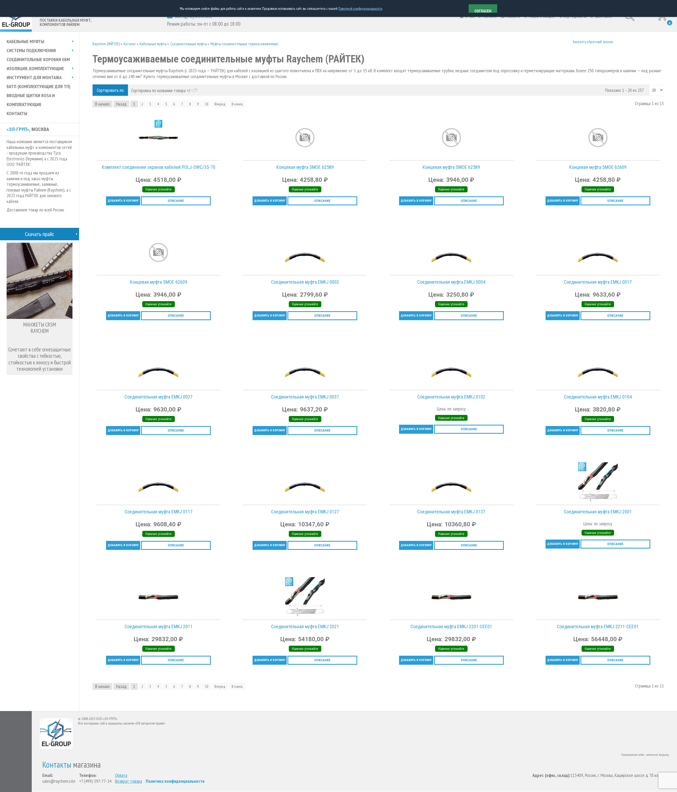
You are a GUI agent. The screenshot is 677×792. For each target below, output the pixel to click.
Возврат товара (128, 781)
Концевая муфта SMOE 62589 (305, 167)
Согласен (482, 11)
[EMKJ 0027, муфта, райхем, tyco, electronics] (101, 375)
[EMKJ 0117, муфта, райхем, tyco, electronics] (101, 490)
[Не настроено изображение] (248, 145)
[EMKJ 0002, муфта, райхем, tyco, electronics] (248, 260)
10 (206, 104)
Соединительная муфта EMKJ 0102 (451, 397)
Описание (176, 201)
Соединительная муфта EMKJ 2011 (159, 626)
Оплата (121, 775)
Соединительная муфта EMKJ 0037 (305, 397)
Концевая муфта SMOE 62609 (597, 167)
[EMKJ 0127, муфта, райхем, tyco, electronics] (248, 490)
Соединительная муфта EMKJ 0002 (305, 282)
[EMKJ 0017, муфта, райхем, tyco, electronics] (541, 260)
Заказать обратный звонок (592, 41)
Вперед (219, 104)
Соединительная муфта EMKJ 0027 (159, 397)
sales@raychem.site (58, 781)
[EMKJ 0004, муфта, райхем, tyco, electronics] (394, 260)
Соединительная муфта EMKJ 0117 (159, 511)
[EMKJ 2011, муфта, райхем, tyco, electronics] (101, 605)
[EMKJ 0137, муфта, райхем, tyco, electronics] (394, 490)
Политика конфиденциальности (175, 781)
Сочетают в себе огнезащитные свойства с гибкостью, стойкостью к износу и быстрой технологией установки (39, 359)
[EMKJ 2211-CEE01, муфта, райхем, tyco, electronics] (541, 605)
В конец (237, 104)
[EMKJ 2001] (541, 490)
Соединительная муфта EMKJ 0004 (451, 282)
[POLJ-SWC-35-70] (101, 145)
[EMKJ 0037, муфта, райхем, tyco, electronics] (248, 375)
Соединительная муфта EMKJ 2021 (305, 626)
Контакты (56, 764)
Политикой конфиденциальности (360, 8)
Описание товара (98, 142)
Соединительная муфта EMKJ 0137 (451, 511)
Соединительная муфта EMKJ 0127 (305, 511)
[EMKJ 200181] (248, 605)
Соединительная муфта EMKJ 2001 (598, 511)
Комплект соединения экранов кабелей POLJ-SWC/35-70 (158, 167)
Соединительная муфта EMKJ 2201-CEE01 (451, 626)
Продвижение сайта (632, 755)
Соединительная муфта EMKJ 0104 (598, 397)
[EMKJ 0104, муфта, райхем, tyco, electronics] (541, 375)
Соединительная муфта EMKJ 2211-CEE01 (598, 626)
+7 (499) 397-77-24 (95, 781)
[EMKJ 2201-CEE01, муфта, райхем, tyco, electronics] (394, 605)
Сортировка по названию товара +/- (161, 90)
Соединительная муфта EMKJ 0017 (598, 282)
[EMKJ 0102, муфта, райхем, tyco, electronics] (394, 375)
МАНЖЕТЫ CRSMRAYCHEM (39, 328)
